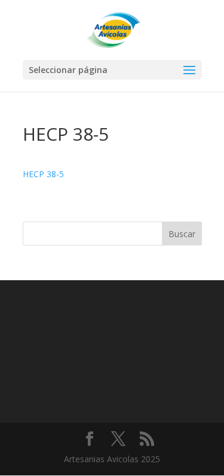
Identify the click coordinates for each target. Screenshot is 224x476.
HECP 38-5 (43, 174)
